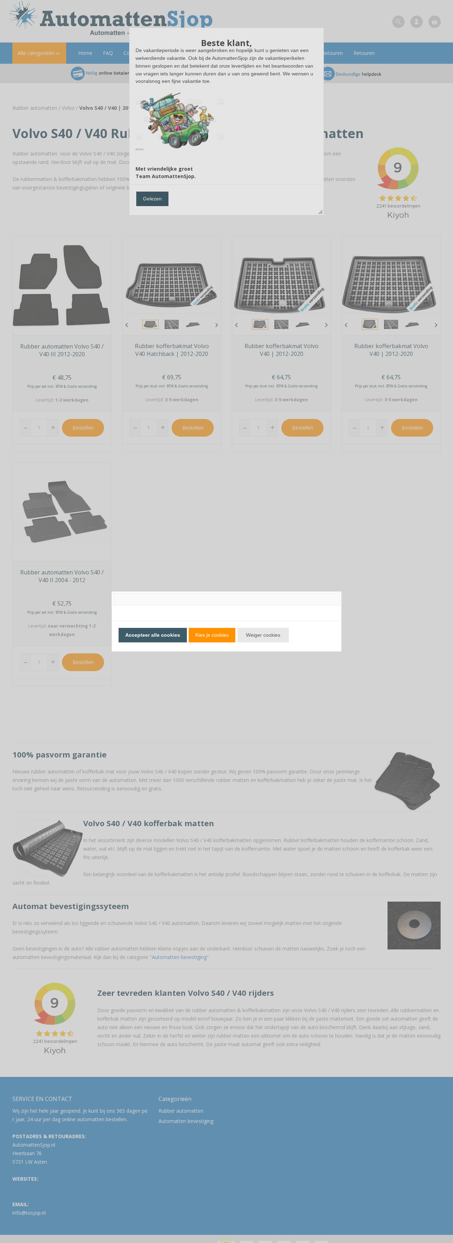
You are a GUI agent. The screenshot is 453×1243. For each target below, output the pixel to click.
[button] (153, 635)
